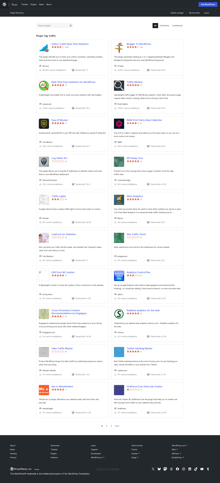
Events (134, 449)
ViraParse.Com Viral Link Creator (144, 386)
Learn (93, 445)
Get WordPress (208, 4)
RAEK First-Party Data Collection (144, 120)
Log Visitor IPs (59, 158)
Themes (54, 449)
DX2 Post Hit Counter (63, 272)
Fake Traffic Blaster (62, 348)
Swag (135, 457)
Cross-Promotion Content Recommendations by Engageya (69, 312)
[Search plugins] (70, 25)
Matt (175, 449)
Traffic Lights (59, 196)
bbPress (176, 453)
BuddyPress (178, 457)
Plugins (54, 453)
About (12, 445)
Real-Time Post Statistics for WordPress (73, 82)
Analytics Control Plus (138, 272)
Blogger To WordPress (139, 44)
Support (94, 449)
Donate (136, 453)
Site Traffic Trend (136, 234)
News (12, 449)
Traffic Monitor (135, 82)
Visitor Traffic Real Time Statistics (70, 44)
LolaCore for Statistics (64, 234)
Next (117, 426)
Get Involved (137, 445)
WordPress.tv (98, 457)
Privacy (13, 457)
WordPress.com (179, 445)
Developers (96, 453)
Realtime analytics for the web (143, 310)
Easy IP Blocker (60, 120)
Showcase (55, 445)
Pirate (37, 469)
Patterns (54, 457)
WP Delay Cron (135, 158)
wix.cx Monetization (62, 386)
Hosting (13, 453)
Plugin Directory (17, 13)
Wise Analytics (135, 196)
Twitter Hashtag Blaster (139, 348)
